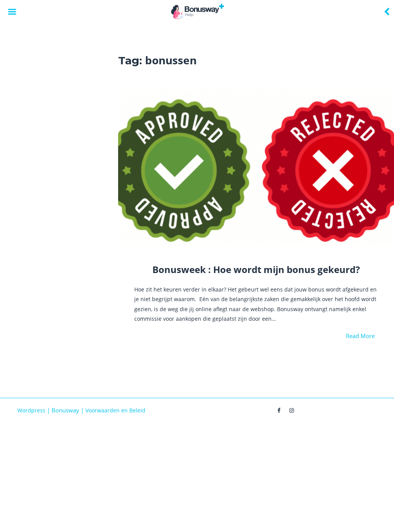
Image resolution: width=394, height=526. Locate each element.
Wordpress (31, 410)
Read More (360, 336)
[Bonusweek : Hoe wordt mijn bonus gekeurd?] (256, 167)
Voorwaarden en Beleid (115, 410)
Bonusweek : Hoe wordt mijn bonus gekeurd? (256, 269)
